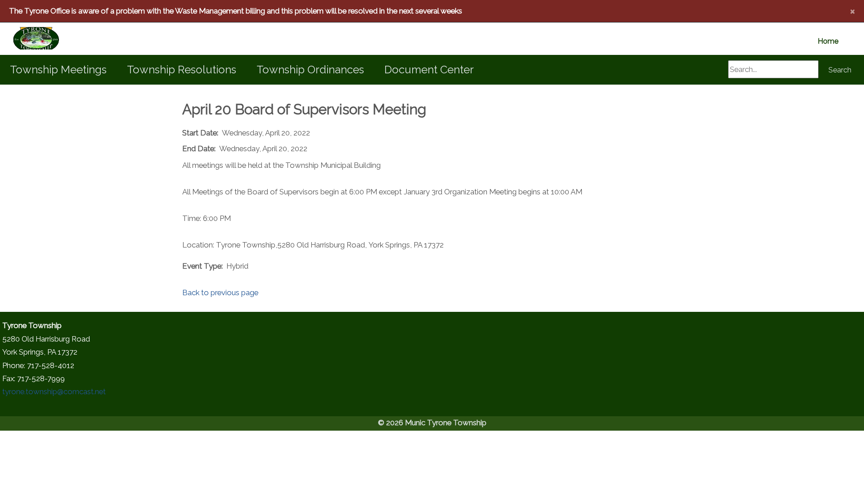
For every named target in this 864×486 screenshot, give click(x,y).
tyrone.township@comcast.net (54, 391)
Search (839, 70)
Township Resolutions (181, 69)
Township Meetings (58, 69)
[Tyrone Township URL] (25, 38)
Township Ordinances (310, 69)
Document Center (429, 69)
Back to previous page (220, 292)
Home (828, 41)
